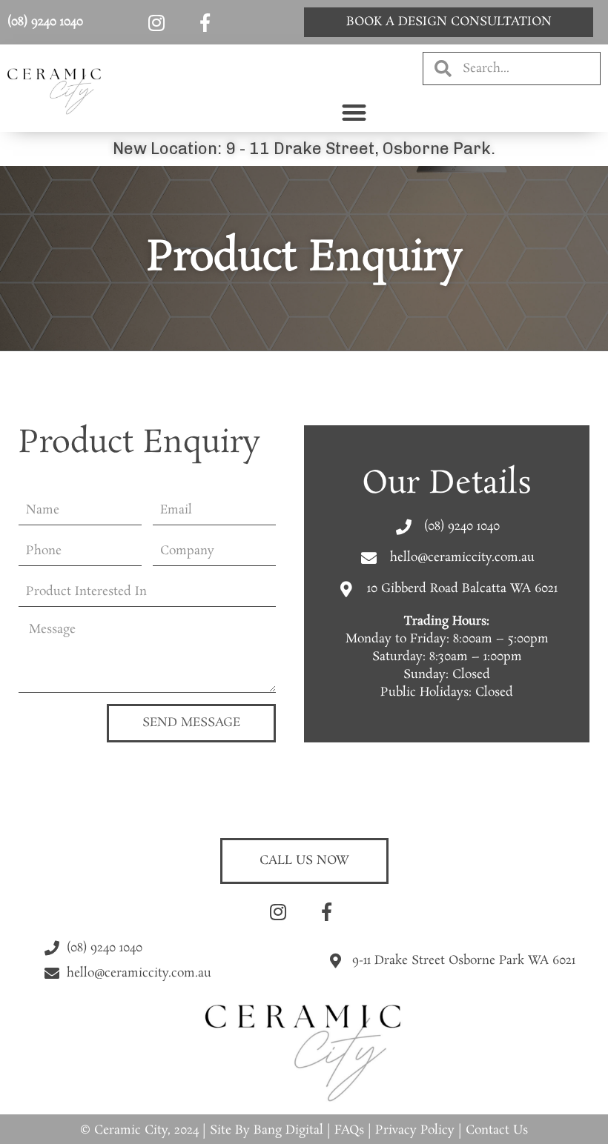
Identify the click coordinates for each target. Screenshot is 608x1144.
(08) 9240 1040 (45, 21)
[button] (354, 112)
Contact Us (497, 1130)
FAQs (349, 1130)
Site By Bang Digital (266, 1130)
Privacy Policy (415, 1130)
